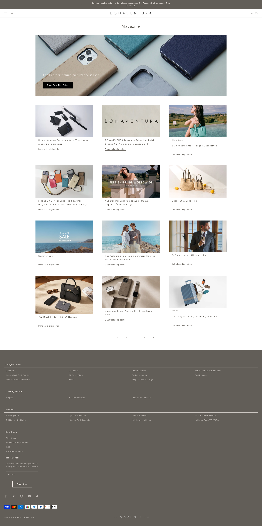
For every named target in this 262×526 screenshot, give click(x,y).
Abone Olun (22, 484)
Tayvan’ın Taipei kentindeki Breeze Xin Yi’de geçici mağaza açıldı (130, 142)
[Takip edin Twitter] (13, 496)
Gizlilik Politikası (139, 416)
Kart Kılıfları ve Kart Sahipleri (208, 371)
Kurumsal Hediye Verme (17, 443)
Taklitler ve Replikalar (16, 420)
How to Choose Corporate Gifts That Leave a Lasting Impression (63, 142)
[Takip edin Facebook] (5, 496)
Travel (175, 311)
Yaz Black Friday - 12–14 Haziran (57, 317)
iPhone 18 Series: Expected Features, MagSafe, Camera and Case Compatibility (62, 203)
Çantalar (10, 371)
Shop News (177, 140)
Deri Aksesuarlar (139, 375)
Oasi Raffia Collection (184, 201)
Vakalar (139, 371)
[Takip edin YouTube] (29, 496)
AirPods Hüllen (76, 375)
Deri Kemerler (201, 375)
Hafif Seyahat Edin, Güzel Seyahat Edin (195, 316)
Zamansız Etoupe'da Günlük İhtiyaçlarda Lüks (128, 313)
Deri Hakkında (141, 420)
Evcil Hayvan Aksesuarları (18, 380)
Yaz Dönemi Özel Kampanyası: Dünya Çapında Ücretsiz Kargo (127, 203)
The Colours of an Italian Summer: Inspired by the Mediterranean (130, 258)
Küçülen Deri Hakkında (79, 420)
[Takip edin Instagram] (21, 496)
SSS (8, 447)
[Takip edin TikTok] (37, 496)
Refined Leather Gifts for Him (189, 255)
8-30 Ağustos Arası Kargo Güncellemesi (195, 145)
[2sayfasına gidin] (153, 338)
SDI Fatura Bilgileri (14, 452)
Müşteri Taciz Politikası (205, 416)
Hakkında (207, 420)
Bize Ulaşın (11, 438)
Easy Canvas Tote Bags (142, 380)
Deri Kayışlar (18, 375)
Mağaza (9, 398)
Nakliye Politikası (77, 398)
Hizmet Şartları (13, 416)
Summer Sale (46, 256)
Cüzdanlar (73, 371)
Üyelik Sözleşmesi (77, 416)
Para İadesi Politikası (141, 398)
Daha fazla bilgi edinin (58, 85)
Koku (71, 380)
